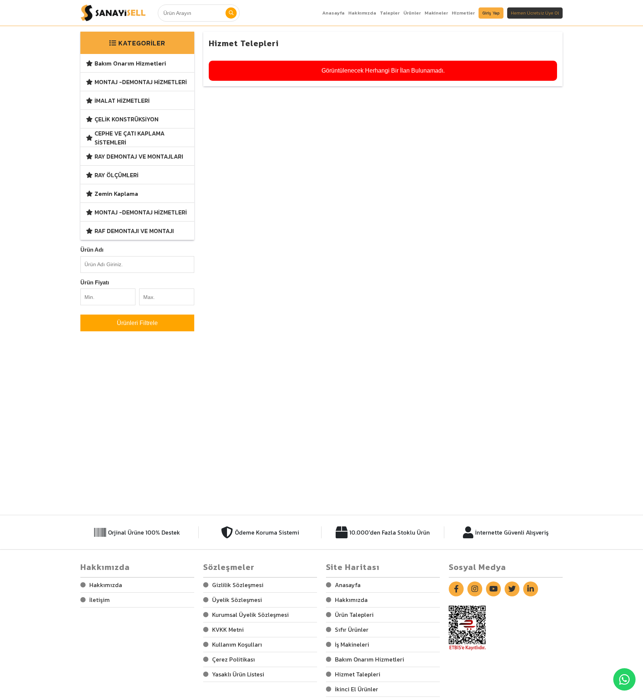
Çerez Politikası (233, 659)
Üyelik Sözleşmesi (237, 599)
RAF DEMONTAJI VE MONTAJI (134, 230)
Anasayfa (333, 12)
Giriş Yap (491, 13)
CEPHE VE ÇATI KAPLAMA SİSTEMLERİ (129, 138)
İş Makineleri (352, 644)
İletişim (99, 599)
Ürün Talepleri (354, 614)
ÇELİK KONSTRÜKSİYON (127, 119)
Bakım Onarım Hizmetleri (130, 63)
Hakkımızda (105, 584)
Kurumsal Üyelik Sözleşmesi (250, 614)
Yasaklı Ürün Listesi (238, 674)
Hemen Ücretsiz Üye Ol (535, 13)
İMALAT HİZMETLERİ (122, 100)
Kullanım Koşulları (237, 644)
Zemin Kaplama (116, 193)
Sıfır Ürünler (351, 629)
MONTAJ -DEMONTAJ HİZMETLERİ (141, 81)
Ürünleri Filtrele (137, 323)
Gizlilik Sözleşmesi (237, 584)
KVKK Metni (228, 629)
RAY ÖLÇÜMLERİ (116, 174)
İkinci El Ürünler (356, 689)
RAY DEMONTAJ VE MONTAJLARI (139, 156)
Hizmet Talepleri (357, 674)
